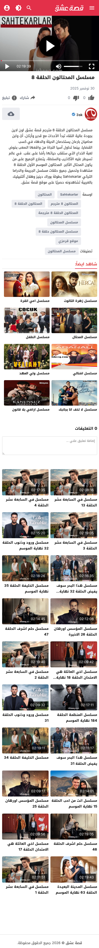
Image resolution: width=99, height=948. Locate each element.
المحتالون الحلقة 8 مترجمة (58, 213)
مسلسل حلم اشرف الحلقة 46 (75, 846)
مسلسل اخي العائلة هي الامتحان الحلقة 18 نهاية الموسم (76, 677)
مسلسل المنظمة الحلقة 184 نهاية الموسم (77, 717)
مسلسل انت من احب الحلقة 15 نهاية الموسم (74, 803)
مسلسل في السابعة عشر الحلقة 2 (27, 674)
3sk (79, 115)
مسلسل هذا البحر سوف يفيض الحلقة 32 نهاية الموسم (76, 591)
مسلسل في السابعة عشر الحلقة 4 (27, 502)
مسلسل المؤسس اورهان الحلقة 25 (27, 803)
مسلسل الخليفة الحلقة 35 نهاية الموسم (26, 588)
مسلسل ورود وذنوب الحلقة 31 (25, 717)
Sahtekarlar (69, 194)
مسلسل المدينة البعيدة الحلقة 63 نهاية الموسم (76, 889)
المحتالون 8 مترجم (64, 204)
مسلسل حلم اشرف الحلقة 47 (27, 631)
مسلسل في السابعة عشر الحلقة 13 (75, 502)
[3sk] (91, 119)
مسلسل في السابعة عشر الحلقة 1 (27, 889)
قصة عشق (74, 943)
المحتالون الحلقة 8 (28, 204)
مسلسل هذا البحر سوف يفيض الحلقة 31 (76, 760)
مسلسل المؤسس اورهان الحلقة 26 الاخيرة (75, 631)
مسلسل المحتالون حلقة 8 (58, 231)
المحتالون (45, 194)
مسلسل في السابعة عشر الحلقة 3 (75, 545)
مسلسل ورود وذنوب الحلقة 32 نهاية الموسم (25, 545)
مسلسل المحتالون (64, 222)
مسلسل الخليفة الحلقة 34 (26, 757)
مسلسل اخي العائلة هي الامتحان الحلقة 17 (28, 846)
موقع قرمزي (68, 241)
